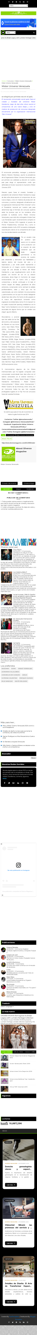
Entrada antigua (29, 483)
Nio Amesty (10, 984)
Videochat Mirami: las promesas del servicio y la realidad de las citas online (18, 1227)
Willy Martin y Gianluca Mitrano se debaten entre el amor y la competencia (19, 746)
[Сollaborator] (18, 23)
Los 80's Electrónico (13, 962)
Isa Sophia (16, 643)
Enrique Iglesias (26, 678)
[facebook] (9, 1)
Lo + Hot (7, 1052)
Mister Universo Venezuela (23, 81)
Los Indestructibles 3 (20, 572)
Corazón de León (12, 955)
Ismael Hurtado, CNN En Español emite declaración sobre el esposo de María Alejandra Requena (24, 596)
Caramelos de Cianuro (11, 675)
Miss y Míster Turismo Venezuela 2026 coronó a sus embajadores (18, 726)
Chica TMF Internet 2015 (19, 1087)
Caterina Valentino (9, 678)
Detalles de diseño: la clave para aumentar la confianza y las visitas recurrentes (17, 732)
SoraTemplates (14, 1316)
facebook (30, 489)
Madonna (5, 668)
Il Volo (9, 970)
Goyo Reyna (17, 549)
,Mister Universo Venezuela (17, 91)
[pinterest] (16, 1)
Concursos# (10, 435)
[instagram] (27, 1)
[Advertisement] (18, 59)
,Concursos (5, 91)
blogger (7, 489)
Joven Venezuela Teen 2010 (20, 1063)
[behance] (23, 1)
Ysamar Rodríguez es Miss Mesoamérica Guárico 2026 (19, 737)
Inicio (5, 778)
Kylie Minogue (7, 681)
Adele (24, 675)
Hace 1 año (30, 1052)
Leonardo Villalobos (10, 671)
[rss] (20, 1)
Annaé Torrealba (25, 668)
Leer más (10, 1185)
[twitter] (12, 1)
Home (4, 81)
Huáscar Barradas (12, 947)
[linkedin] (18, 783)
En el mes (18, 1052)
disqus (18, 489)
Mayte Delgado (21, 681)
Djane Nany (10, 977)
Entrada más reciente (9, 483)
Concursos (10, 81)
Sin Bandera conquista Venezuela (14, 742)
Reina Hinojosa (11, 992)
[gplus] (14, 783)
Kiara (13, 668)
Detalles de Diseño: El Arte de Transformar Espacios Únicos (18, 1286)
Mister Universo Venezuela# (24, 435)
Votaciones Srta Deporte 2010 (21, 1071)
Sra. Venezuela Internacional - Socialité (23, 619)
